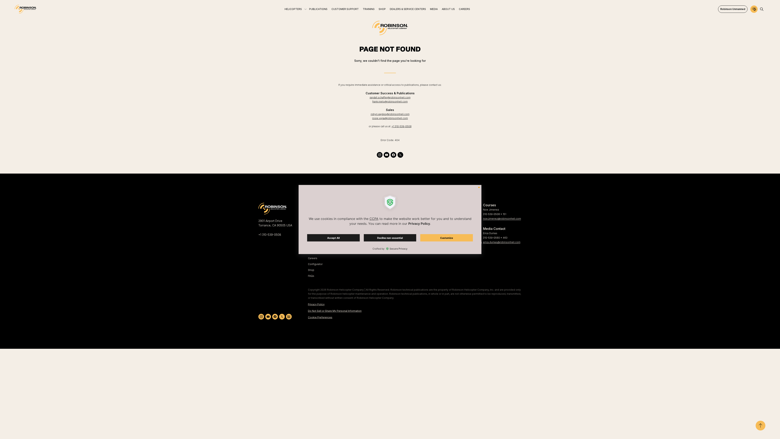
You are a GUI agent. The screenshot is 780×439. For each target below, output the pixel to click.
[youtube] (386, 155)
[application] (390, 219)
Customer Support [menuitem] (345, 9)
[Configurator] (754, 9)
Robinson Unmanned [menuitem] (732, 9)
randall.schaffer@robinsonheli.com (390, 97)
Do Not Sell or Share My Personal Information (335, 310)
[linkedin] (289, 316)
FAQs (311, 275)
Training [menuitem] (369, 9)
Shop (311, 270)
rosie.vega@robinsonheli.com (390, 118)
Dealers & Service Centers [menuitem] (408, 9)
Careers (312, 258)
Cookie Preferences (320, 317)
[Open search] (761, 9)
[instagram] (379, 155)
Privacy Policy (316, 304)
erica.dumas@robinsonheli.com (501, 242)
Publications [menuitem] (318, 9)
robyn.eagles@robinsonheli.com (390, 114)
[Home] (25, 9)
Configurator (315, 264)
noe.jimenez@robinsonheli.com (502, 218)
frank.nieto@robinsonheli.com (390, 101)
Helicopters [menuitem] (293, 9)
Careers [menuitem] (464, 9)
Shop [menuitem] (382, 9)
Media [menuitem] (434, 9)
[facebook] (393, 155)
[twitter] (400, 155)
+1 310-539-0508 (402, 126)
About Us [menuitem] (448, 9)
